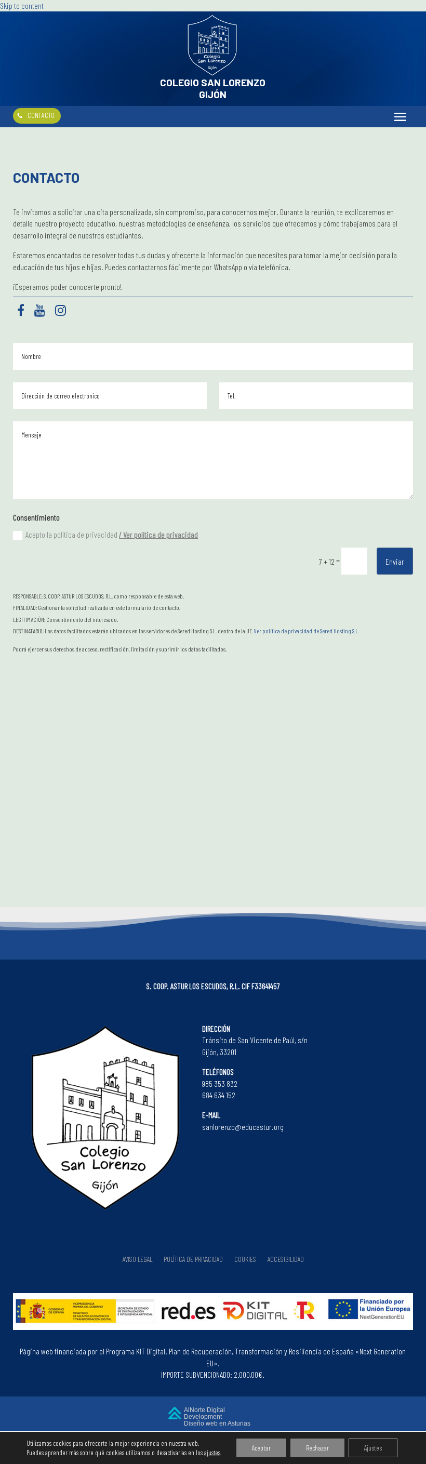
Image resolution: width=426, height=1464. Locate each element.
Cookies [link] (245, 1259)
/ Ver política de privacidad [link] (158, 534)
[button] (400, 116)
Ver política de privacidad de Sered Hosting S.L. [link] (306, 630)
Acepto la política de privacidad (111, 534)
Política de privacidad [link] (193, 1259)
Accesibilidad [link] (286, 1259)
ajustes (212, 1452)
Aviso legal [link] (137, 1259)
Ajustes (373, 1447)
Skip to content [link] (22, 5)
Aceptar (261, 1447)
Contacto (41, 115)
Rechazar (317, 1447)
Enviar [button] (394, 561)
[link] (213, 73)
